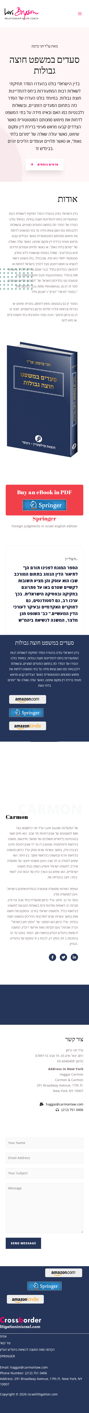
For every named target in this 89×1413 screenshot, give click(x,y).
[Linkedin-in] (74, 957)
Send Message (23, 1243)
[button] (44, 164)
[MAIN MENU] (80, 13)
